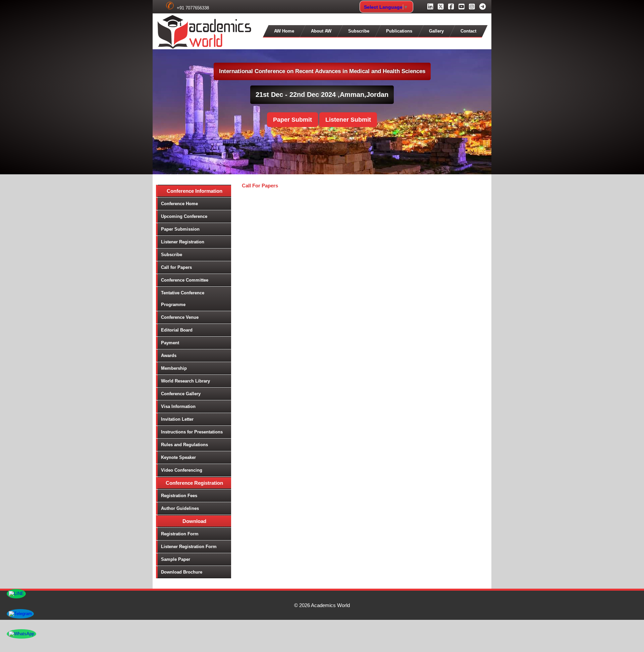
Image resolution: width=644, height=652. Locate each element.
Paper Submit (292, 119)
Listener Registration (182, 241)
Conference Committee (184, 280)
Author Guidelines (180, 508)
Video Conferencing (181, 470)
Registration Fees (179, 495)
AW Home (284, 31)
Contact (468, 31)
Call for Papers (176, 267)
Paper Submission (180, 229)
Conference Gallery (181, 393)
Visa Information (178, 406)
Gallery (436, 31)
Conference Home (179, 203)
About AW (321, 31)
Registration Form (180, 533)
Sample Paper (175, 559)
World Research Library (185, 380)
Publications (399, 31)
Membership (174, 368)
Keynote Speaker (178, 457)
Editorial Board (177, 330)
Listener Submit (348, 119)
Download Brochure (181, 572)
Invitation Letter (177, 419)
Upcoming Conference (184, 216)
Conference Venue (180, 317)
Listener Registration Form (189, 546)
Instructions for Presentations (192, 431)
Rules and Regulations (184, 444)
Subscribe (358, 31)
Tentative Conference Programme (182, 298)
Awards (168, 355)
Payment (170, 342)
